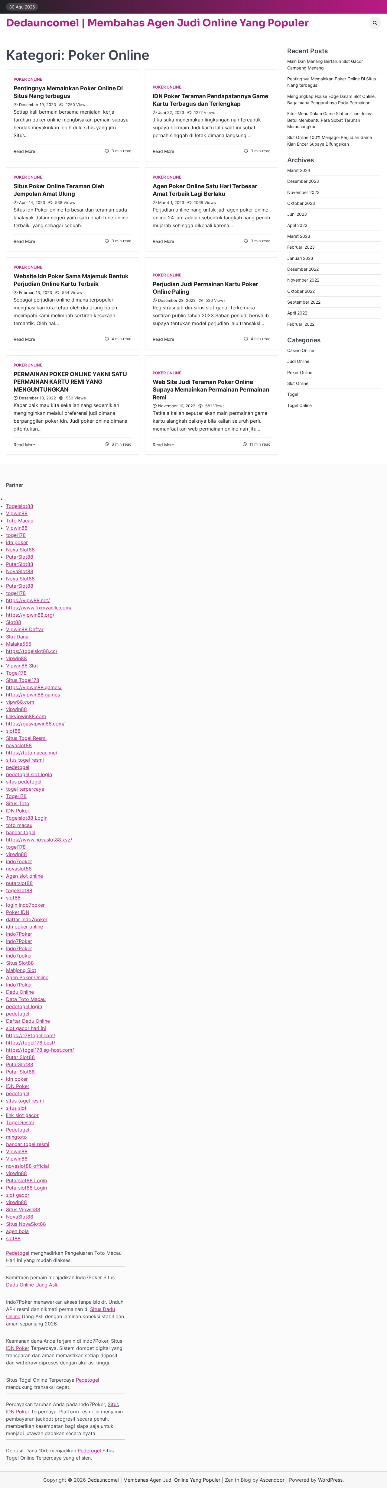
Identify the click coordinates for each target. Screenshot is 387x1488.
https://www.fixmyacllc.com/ (39, 608)
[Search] (375, 23)
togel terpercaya (25, 789)
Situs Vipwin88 (23, 1209)
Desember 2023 (303, 181)
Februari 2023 (301, 247)
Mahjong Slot (21, 970)
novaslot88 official (27, 1166)
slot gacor (17, 1195)
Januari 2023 (300, 258)
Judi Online (298, 361)
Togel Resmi (20, 1122)
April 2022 (297, 313)
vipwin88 (16, 658)
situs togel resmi (25, 760)
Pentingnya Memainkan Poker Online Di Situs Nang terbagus (68, 92)
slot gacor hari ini (26, 1028)
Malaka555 (18, 644)
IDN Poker (17, 811)
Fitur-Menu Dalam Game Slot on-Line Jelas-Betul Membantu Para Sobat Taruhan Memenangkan (330, 120)
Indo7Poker (19, 934)
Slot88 (13, 622)
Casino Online (300, 350)
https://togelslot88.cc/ (31, 651)
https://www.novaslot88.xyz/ (39, 840)
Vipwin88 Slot (22, 666)
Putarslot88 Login (26, 1180)
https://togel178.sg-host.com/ (40, 1050)
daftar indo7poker (26, 919)
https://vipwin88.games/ (34, 687)
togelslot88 (19, 890)
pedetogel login (24, 1006)
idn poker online (24, 927)
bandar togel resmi (27, 1144)
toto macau (19, 825)
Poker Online (28, 79)
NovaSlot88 (19, 571)
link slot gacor (22, 1115)
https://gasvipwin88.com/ (35, 724)
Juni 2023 (297, 214)
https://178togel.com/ (30, 1035)
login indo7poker (25, 905)
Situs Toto (17, 803)
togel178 (16, 535)
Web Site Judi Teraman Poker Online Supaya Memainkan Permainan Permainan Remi (211, 389)
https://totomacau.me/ (31, 753)
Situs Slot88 (20, 963)
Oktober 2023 (301, 203)
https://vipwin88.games (33, 695)
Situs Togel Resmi (26, 738)
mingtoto (16, 1137)
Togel (292, 394)
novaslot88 (19, 745)
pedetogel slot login (29, 774)
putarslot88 (19, 883)
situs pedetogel (23, 782)
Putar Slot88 (20, 1057)
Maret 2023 (298, 236)
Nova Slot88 (20, 550)
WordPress (330, 1480)
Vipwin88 (17, 513)
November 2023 (303, 192)
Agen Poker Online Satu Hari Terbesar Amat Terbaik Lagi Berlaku (205, 189)
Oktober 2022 (301, 291)
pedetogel (17, 767)
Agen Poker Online (27, 977)
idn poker (17, 542)
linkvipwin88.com (26, 716)
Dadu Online (20, 992)
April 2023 (297, 225)
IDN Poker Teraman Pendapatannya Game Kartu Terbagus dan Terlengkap (210, 99)
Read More (24, 151)
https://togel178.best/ (30, 1043)
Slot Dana (17, 637)
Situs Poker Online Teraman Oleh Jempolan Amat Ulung (59, 189)
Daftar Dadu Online (28, 1021)
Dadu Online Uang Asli (31, 1285)
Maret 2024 (298, 170)
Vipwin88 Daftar (25, 629)
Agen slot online (24, 876)
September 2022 (303, 302)
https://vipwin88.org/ (30, 615)
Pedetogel (17, 1130)
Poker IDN (17, 912)
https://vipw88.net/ (28, 600)
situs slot (16, 1108)
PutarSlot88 (19, 557)
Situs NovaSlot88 (26, 1224)
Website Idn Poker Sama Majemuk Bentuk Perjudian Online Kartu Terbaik (71, 280)
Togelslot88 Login (26, 818)
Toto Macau (19, 521)
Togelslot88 (19, 506)
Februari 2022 (300, 324)
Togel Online (299, 405)
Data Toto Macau (26, 999)
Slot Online (297, 383)
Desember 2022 (303, 269)
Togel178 (16, 673)
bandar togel (20, 832)
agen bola (17, 1231)
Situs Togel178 (22, 680)
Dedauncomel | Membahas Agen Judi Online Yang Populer (157, 23)
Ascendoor (272, 1480)
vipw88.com (20, 702)
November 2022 (303, 279)
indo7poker (19, 861)
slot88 (13, 731)
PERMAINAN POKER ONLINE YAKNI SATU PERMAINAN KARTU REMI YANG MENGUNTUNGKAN (70, 381)
